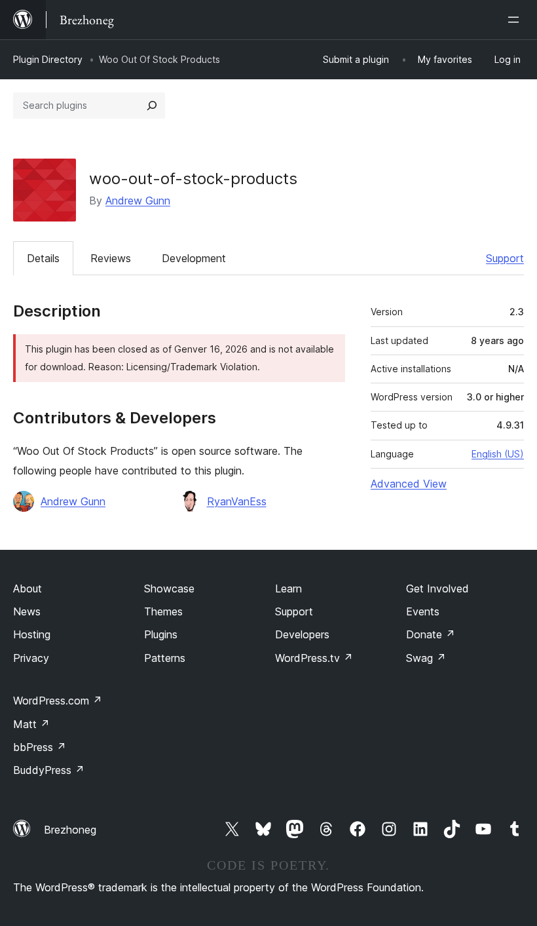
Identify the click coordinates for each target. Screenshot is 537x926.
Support (505, 258)
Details (43, 258)
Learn (288, 588)
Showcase (169, 588)
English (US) (498, 453)
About (27, 588)
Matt (31, 724)
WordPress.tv (314, 658)
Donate (430, 634)
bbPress (39, 747)
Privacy (31, 658)
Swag (426, 658)
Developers (302, 634)
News (27, 611)
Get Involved (437, 588)
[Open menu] (516, 19)
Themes (163, 611)
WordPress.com (57, 700)
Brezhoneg (70, 829)
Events (422, 611)
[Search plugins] (152, 105)
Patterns (164, 658)
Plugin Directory (48, 59)
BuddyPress (48, 770)
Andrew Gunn (137, 200)
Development (194, 258)
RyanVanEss (237, 501)
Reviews (110, 258)
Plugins (160, 634)
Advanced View (409, 483)
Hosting (31, 634)
